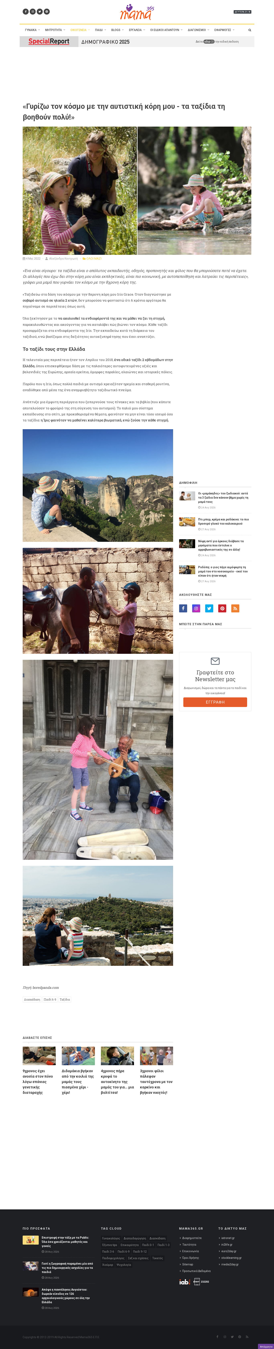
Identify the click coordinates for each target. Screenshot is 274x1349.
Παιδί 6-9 (50, 999)
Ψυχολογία (124, 1264)
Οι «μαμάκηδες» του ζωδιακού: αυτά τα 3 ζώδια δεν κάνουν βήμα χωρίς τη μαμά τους (223, 497)
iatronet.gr (228, 1238)
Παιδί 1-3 (163, 1245)
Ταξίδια (65, 999)
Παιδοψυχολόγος (113, 1258)
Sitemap (187, 1264)
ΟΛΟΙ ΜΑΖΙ (93, 258)
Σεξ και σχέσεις (138, 1258)
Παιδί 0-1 (148, 1245)
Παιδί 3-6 (108, 1251)
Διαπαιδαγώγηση (135, 1238)
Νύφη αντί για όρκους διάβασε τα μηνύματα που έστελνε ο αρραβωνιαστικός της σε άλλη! (221, 545)
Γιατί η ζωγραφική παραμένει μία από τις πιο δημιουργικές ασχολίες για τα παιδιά (67, 1268)
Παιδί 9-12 (140, 1251)
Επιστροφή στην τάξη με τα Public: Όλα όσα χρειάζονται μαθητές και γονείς (65, 1242)
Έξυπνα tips (109, 1245)
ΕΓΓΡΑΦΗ (215, 702)
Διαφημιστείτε (192, 1238)
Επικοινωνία (190, 1251)
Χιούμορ (107, 1264)
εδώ (207, 41)
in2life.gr (226, 1244)
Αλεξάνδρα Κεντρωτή (63, 258)
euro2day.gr (228, 1251)
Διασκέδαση (32, 999)
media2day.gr (230, 1264)
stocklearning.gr (231, 1257)
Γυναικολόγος (111, 1238)
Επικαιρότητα (130, 1245)
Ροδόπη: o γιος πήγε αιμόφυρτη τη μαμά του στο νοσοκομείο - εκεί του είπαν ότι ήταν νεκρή (223, 571)
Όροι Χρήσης (190, 1257)
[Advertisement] (98, 1144)
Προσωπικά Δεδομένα (196, 1271)
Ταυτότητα (189, 1244)
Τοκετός (157, 1258)
